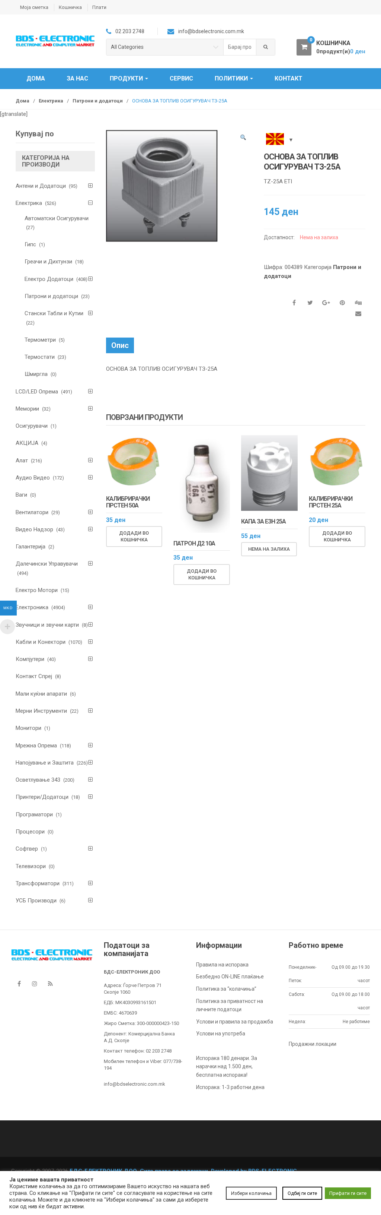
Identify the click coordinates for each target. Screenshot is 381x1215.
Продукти (127, 78)
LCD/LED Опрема (37, 391)
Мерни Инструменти (41, 711)
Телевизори (31, 866)
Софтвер (27, 848)
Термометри (40, 339)
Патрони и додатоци (98, 101)
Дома (35, 78)
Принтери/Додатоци (42, 797)
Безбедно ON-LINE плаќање (230, 977)
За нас (77, 78)
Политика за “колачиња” (226, 989)
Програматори (34, 814)
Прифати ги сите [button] (347, 1193)
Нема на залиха (269, 549)
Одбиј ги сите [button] (302, 1193)
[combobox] (240, 47)
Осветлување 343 (38, 779)
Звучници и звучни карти (47, 624)
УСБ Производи (36, 900)
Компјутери (30, 659)
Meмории (27, 408)
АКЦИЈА (27, 443)
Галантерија (30, 546)
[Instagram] (35, 984)
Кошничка (70, 7)
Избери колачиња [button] (251, 1193)
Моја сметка (34, 7)
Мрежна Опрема (36, 745)
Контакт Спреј (34, 676)
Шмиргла (36, 374)
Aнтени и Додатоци (41, 186)
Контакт (288, 78)
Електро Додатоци (49, 279)
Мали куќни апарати (41, 693)
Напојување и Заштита (45, 762)
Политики (232, 78)
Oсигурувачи (32, 426)
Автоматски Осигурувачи (57, 218)
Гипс (30, 244)
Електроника (32, 607)
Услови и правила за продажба (234, 1022)
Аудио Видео (33, 477)
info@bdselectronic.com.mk (134, 1084)
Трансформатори (38, 883)
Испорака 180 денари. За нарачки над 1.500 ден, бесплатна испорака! (226, 1066)
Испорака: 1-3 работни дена (230, 1087)
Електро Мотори (37, 590)
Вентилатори (32, 512)
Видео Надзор (34, 529)
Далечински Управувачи (47, 563)
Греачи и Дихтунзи (48, 261)
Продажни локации (312, 1044)
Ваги (21, 494)
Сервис (181, 78)
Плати (99, 7)
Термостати (40, 357)
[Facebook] (19, 984)
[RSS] (50, 984)
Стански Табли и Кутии (54, 313)
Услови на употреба (220, 1034)
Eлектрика (51, 101)
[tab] (120, 345)
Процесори (30, 831)
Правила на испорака (222, 965)
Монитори (28, 728)
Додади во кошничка (134, 536)
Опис (120, 345)
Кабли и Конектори (40, 642)
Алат (22, 460)
